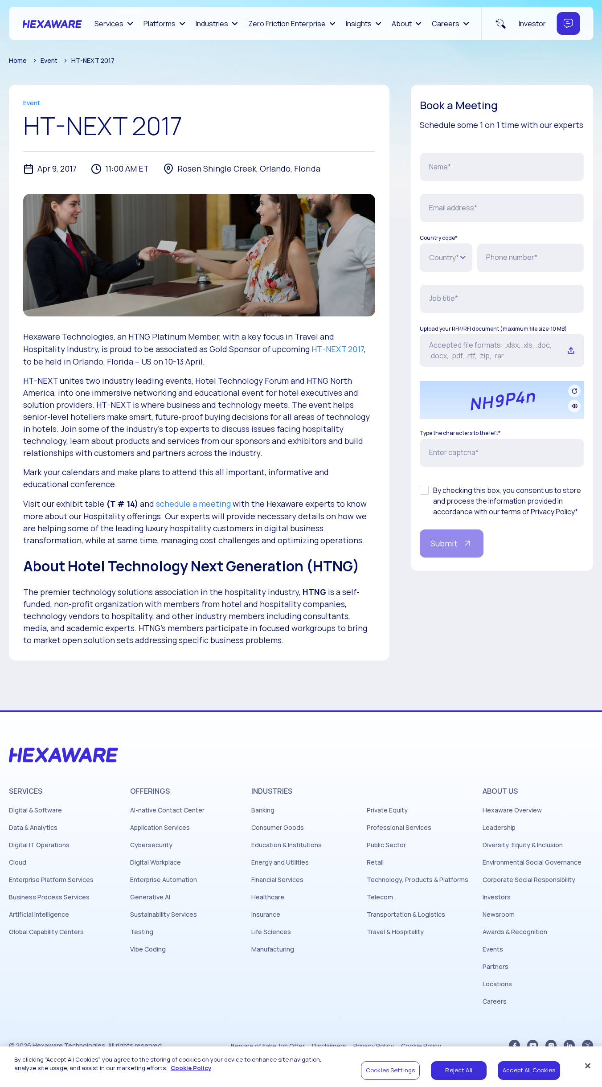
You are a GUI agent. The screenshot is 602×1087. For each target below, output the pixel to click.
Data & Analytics (33, 828)
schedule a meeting (193, 503)
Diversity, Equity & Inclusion (523, 845)
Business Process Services (49, 897)
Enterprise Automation (163, 880)
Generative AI (150, 897)
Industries (212, 24)
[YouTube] (532, 1045)
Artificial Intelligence (39, 915)
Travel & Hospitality (395, 932)
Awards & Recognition (515, 932)
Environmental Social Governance (532, 862)
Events (493, 949)
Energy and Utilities (280, 862)
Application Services (160, 828)
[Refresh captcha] (574, 391)
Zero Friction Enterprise (287, 24)
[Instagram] (551, 1045)
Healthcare (267, 897)
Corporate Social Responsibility (529, 880)
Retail (375, 862)
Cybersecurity (151, 845)
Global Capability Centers (46, 932)
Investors (497, 897)
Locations (497, 984)
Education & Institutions (286, 845)
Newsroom (499, 915)
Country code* (438, 238)
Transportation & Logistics (406, 915)
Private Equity (387, 810)
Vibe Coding (148, 949)
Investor (532, 24)
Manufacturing (272, 949)
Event (49, 60)
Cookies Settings (390, 1070)
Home (18, 60)
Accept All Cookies (529, 1070)
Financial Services (277, 880)
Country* (444, 258)
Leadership (499, 828)
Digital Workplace (155, 862)
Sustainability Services (163, 915)
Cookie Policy (191, 1068)
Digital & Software (35, 810)
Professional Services (399, 828)
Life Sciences (271, 932)
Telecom (380, 897)
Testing (141, 932)
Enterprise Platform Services (51, 880)
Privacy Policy (553, 512)
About (402, 24)
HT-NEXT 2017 (337, 349)
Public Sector (386, 845)
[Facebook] (514, 1045)
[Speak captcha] (574, 406)
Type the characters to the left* (460, 433)
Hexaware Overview (512, 810)
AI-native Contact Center (167, 810)
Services (108, 24)
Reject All (458, 1070)
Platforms (159, 24)
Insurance (265, 915)
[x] (587, 1045)
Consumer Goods (277, 828)
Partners (495, 967)
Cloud (17, 862)
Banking (262, 810)
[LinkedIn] (569, 1045)
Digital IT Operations (39, 845)
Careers (445, 24)
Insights (359, 24)
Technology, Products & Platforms (417, 880)
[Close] (588, 1065)
